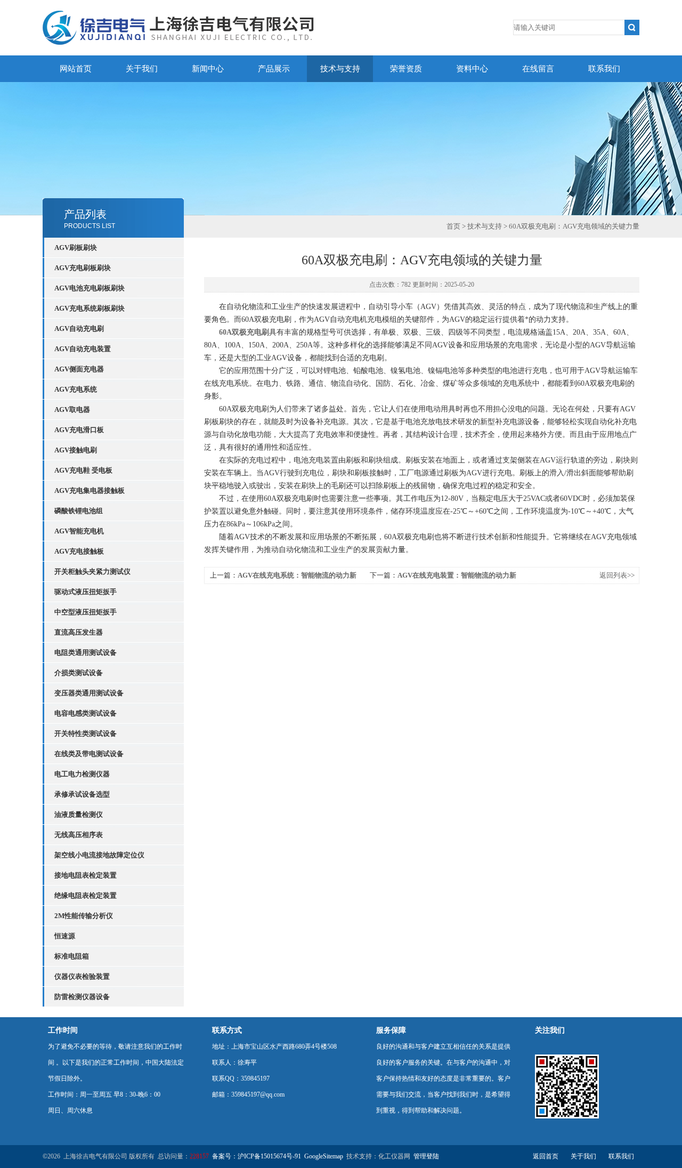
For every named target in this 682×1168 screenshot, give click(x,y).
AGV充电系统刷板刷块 (89, 308)
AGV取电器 (72, 409)
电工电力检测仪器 (82, 774)
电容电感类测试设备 (85, 713)
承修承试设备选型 (82, 794)
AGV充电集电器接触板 (89, 490)
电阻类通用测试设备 (85, 652)
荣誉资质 (406, 68)
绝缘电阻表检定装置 (85, 895)
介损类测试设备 (78, 673)
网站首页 (76, 68)
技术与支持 (340, 68)
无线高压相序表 (78, 835)
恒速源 (64, 936)
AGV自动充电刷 (79, 328)
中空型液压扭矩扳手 (85, 612)
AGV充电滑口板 (79, 430)
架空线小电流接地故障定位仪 (99, 855)
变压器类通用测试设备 (89, 693)
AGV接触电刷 (75, 450)
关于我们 (142, 68)
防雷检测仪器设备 (82, 997)
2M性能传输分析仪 (83, 916)
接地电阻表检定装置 (85, 875)
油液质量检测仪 (78, 814)
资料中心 (472, 68)
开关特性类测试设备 (85, 733)
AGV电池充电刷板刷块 (89, 288)
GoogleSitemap (323, 1156)
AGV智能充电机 (79, 531)
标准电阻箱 (71, 956)
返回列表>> (617, 575)
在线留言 (538, 68)
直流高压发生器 (78, 632)
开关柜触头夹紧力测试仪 (92, 571)
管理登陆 (426, 1156)
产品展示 (274, 68)
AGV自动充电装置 (82, 349)
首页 (453, 226)
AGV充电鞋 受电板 (83, 470)
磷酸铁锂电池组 (78, 511)
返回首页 (545, 1156)
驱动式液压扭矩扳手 (85, 592)
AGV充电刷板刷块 (82, 268)
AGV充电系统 (75, 389)
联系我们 (604, 68)
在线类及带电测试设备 (89, 754)
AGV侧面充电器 (79, 369)
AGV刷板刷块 (75, 248)
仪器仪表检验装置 (82, 976)
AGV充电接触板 (79, 551)
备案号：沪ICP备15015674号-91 (256, 1156)
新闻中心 (208, 68)
